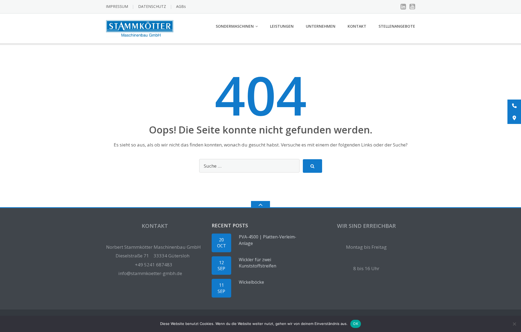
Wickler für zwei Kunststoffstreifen (257, 263)
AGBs (181, 6)
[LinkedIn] (403, 6)
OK (355, 323)
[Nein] (514, 324)
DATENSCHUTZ (152, 6)
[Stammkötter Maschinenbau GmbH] (141, 28)
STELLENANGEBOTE (397, 26)
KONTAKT (357, 26)
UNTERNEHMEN (320, 26)
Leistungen (282, 26)
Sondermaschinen (235, 26)
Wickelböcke (251, 282)
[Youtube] (412, 6)
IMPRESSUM (117, 6)
